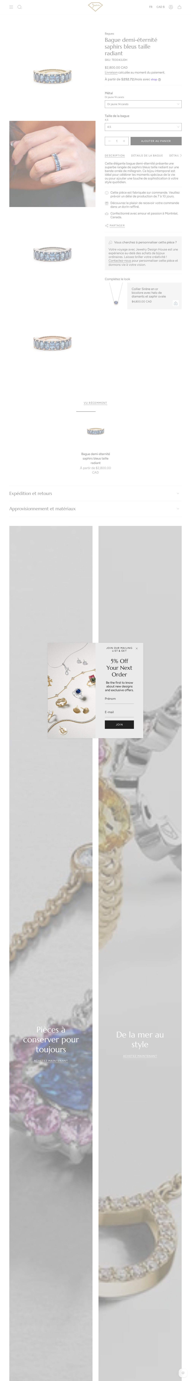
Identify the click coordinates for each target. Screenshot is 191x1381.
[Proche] (137, 648)
